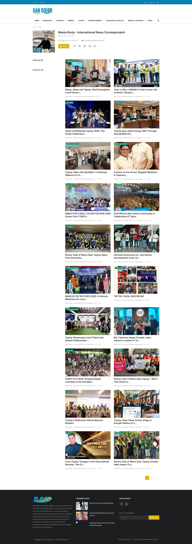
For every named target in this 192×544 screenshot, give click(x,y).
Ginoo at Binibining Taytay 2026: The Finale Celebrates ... (85, 132)
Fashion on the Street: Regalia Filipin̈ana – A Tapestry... (136, 173)
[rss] (127, 504)
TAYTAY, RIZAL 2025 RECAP (129, 296)
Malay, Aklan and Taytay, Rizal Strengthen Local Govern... (87, 91)
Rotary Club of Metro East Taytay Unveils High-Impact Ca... (136, 463)
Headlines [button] (47, 20)
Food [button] (150, 20)
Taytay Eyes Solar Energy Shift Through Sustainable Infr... (135, 132)
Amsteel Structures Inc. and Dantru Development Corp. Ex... (133, 256)
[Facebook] (121, 504)
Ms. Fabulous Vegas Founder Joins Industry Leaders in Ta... (132, 339)
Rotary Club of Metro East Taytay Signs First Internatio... (86, 256)
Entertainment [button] (95, 20)
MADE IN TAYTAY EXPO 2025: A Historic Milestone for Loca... (86, 298)
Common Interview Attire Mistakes (101, 503)
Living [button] (81, 20)
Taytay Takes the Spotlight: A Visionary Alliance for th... (86, 173)
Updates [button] (59, 20)
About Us (35, 2)
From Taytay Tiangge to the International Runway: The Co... (87, 463)
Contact (42, 2)
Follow (65, 46)
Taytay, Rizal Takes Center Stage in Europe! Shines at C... (133, 421)
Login (145, 2)
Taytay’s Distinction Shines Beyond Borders (84, 421)
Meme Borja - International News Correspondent (79, 96)
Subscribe (154, 518)
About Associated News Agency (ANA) (145, 539)
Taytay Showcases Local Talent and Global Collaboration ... (84, 339)
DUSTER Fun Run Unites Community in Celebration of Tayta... (134, 215)
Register (152, 2)
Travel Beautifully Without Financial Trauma (101, 514)
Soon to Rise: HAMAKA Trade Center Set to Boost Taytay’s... (135, 91)
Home (36, 20)
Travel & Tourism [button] (135, 20)
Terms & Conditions (124, 539)
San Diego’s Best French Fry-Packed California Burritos (102, 524)
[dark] (158, 2)
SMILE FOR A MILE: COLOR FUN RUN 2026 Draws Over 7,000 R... (88, 215)
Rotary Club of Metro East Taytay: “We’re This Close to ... (136, 380)
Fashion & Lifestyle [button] (114, 20)
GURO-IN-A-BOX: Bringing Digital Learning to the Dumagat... (83, 380)
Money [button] (71, 20)
